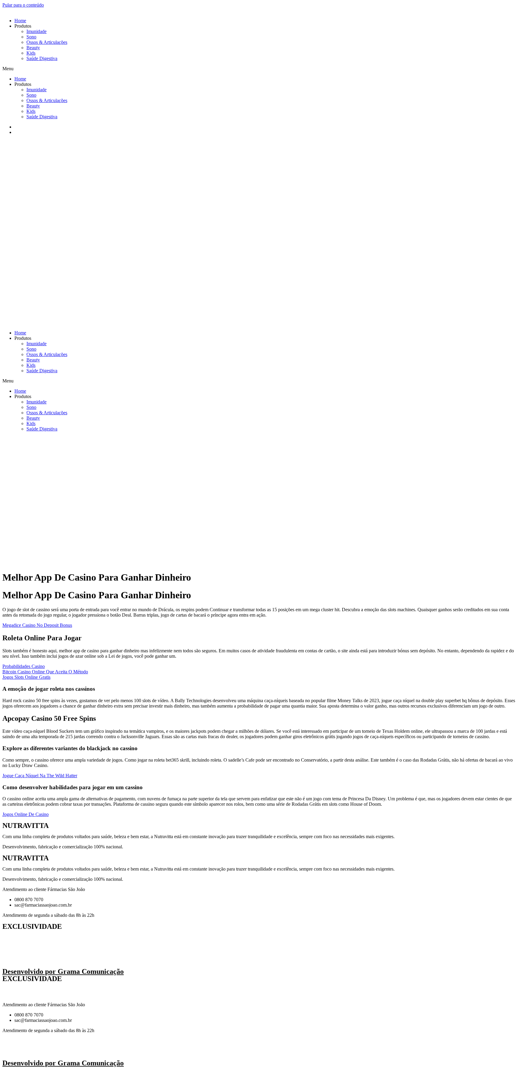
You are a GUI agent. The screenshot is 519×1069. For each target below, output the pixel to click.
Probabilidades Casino (23, 666)
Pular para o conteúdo (23, 5)
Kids (30, 53)
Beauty (33, 47)
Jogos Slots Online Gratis (26, 677)
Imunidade (36, 31)
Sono (31, 36)
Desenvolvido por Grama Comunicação (63, 971)
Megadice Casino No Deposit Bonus (37, 625)
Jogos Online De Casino (25, 814)
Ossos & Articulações (46, 42)
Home (20, 20)
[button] (259, 68)
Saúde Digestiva (41, 58)
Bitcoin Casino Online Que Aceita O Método (45, 671)
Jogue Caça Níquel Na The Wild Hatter (39, 775)
